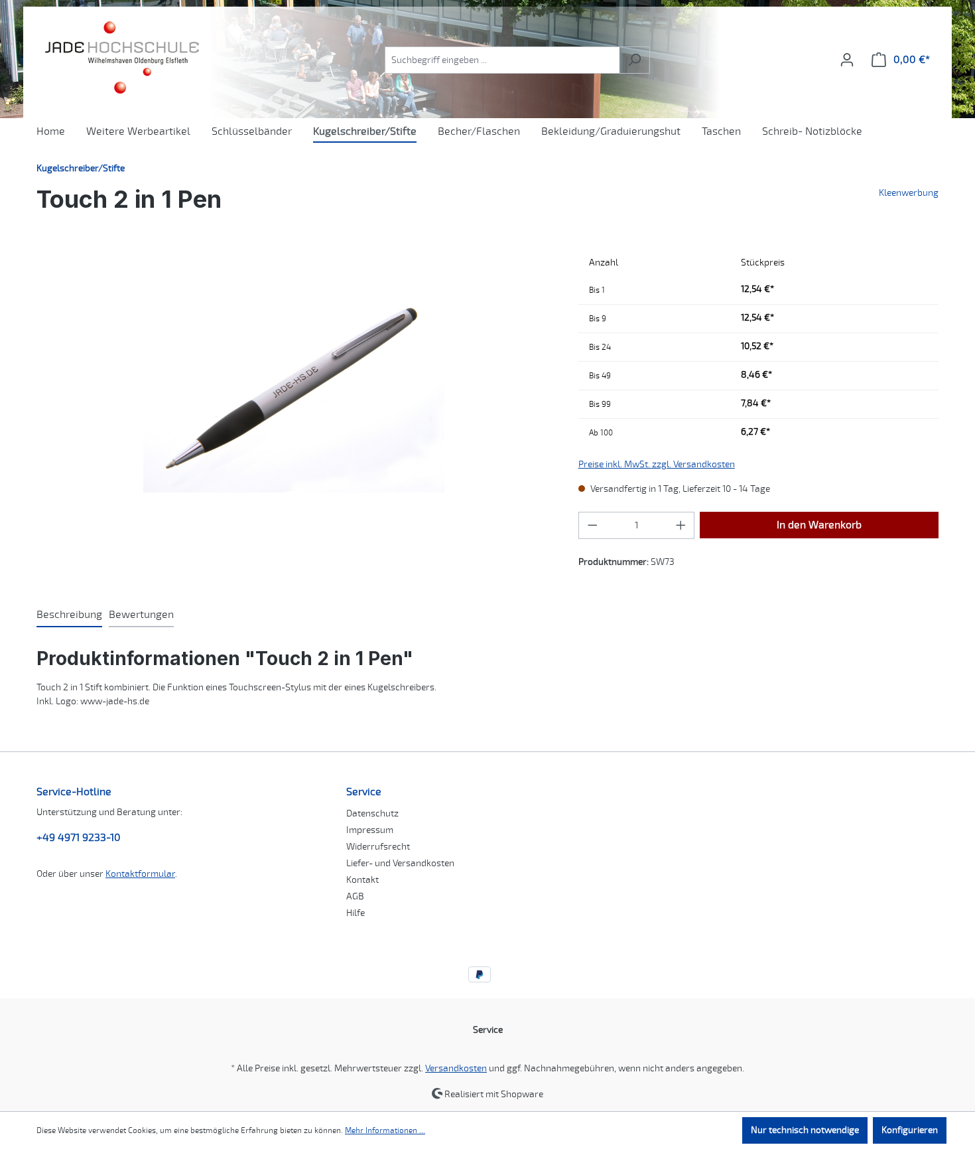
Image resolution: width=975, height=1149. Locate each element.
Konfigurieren (909, 1130)
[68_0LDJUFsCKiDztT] (293, 392)
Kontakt (362, 879)
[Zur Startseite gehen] (120, 57)
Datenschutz (372, 813)
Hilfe (355, 913)
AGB (355, 896)
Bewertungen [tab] (141, 614)
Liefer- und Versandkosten (400, 863)
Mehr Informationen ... (385, 1130)
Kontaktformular (140, 874)
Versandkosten (456, 1068)
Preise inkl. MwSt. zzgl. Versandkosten (656, 464)
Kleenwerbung (909, 192)
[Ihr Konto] (847, 60)
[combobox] (502, 60)
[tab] (69, 615)
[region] (294, 392)
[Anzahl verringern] (592, 525)
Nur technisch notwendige (805, 1130)
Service (363, 792)
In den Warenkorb (819, 525)
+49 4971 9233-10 (78, 837)
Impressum (369, 830)
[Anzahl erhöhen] (681, 525)
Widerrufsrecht (378, 846)
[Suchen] (634, 60)
